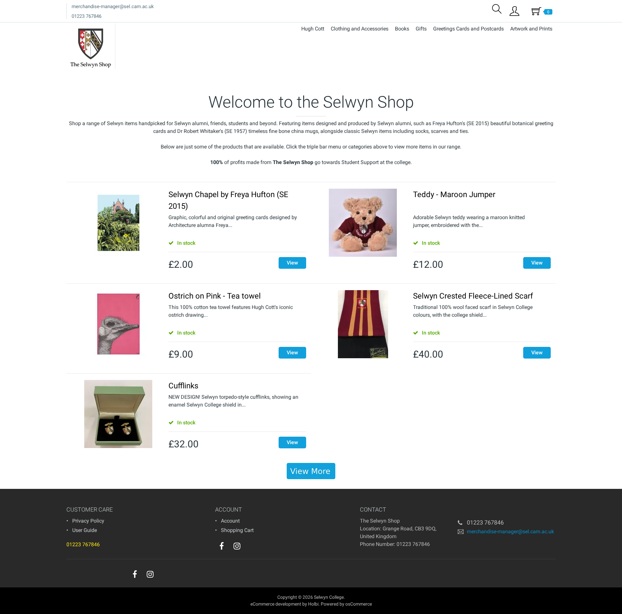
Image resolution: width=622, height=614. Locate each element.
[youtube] (250, 547)
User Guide (84, 530)
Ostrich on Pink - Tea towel (214, 296)
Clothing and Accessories (359, 29)
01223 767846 (86, 16)
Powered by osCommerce (346, 604)
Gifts (421, 29)
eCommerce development (275, 604)
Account (230, 521)
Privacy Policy (88, 521)
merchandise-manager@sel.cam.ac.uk (113, 6)
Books (402, 29)
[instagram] (237, 546)
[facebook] (221, 546)
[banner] (311, 471)
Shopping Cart (237, 530)
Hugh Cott (312, 29)
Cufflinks (183, 385)
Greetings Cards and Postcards (468, 29)
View (292, 263)
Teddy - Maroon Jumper (454, 194)
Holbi (313, 604)
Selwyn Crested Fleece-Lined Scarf (473, 296)
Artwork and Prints (531, 29)
